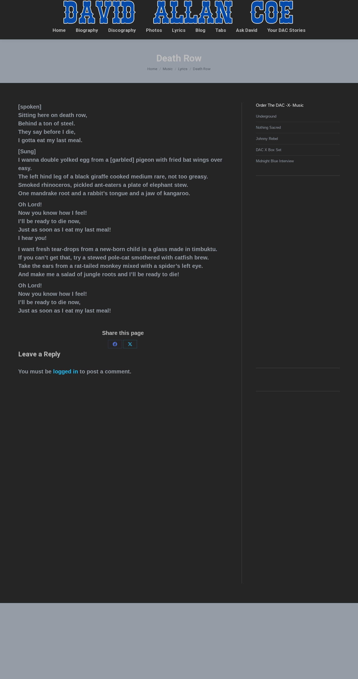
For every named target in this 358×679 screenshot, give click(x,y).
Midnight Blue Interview (275, 161)
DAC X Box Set (268, 150)
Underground (266, 116)
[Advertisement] (298, 271)
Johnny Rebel (267, 139)
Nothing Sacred (268, 127)
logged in (65, 371)
